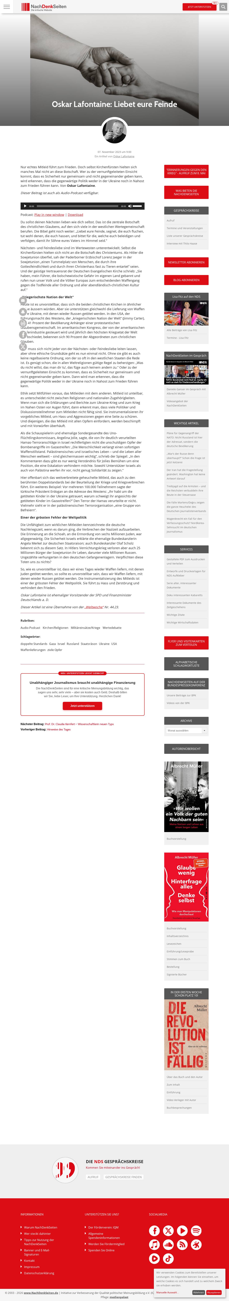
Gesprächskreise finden (123, 1177)
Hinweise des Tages (59, 729)
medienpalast (119, 1297)
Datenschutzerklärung (39, 1273)
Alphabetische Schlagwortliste (186, 663)
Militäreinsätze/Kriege (85, 628)
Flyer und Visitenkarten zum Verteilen (186, 642)
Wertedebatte (112, 628)
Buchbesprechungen (179, 1107)
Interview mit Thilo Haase (182, 243)
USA (114, 644)
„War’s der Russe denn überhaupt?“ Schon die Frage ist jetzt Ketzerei (186, 458)
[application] (83, 206)
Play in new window (49, 215)
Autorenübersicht (186, 749)
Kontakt (29, 1261)
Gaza (52, 644)
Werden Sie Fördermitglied (106, 1244)
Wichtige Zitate (176, 614)
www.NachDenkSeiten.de (41, 1293)
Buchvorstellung (176, 838)
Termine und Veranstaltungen (185, 228)
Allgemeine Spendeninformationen (104, 1236)
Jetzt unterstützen (202, 5)
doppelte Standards (34, 644)
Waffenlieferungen (33, 650)
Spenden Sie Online (101, 1250)
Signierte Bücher (177, 974)
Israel (61, 644)
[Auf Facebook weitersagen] (23, 337)
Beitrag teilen (23, 300)
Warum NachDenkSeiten (40, 1227)
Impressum (32, 1267)
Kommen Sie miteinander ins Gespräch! (113, 1168)
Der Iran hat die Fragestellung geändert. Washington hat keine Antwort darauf (186, 474)
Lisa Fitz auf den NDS (186, 297)
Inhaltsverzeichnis (178, 936)
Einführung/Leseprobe (180, 951)
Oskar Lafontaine (123, 156)
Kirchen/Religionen (55, 628)
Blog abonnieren (186, 280)
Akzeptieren (214, 1292)
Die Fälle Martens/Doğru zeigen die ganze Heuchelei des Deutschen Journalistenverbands (186, 507)
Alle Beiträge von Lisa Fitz (182, 330)
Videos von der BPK (178, 703)
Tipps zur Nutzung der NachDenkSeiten (39, 1242)
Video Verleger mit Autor (181, 1100)
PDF (23, 323)
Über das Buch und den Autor (185, 1077)
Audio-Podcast (30, 628)
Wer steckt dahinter (37, 1234)
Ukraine (104, 644)
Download (75, 215)
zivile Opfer (54, 650)
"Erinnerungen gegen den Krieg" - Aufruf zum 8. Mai (186, 171)
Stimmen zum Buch (178, 959)
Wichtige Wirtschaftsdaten (182, 622)
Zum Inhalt (173, 1084)
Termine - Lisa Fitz (178, 337)
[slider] (138, 206)
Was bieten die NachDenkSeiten (186, 192)
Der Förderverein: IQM (103, 1227)
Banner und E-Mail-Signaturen (37, 1252)
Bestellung (173, 966)
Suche (223, 7)
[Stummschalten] (130, 206)
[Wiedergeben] (25, 206)
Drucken (23, 312)
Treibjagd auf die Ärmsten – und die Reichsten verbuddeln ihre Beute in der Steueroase (186, 490)
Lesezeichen (174, 943)
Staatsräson (89, 644)
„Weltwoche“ (93, 607)
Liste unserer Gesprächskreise (185, 236)
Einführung (173, 1092)
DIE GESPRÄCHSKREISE (114, 1161)
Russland (73, 644)
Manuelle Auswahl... (167, 1292)
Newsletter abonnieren (186, 262)
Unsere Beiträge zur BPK (181, 695)
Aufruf (170, 220)
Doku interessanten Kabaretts (185, 595)
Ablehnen (198, 1292)
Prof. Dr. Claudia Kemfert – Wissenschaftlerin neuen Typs (79, 724)
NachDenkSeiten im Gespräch (186, 356)
